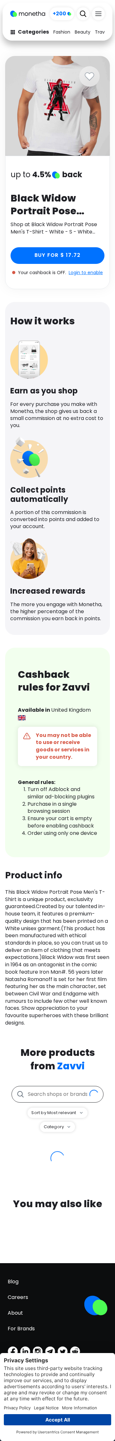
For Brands (21, 1328)
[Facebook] (13, 1351)
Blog (13, 1281)
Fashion (61, 32)
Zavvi (71, 1066)
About (15, 1313)
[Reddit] (75, 1351)
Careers (18, 1297)
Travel (102, 32)
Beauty (82, 32)
